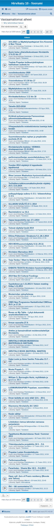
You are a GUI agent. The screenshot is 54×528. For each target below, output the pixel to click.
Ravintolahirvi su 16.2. (19, 212)
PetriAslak (28, 46)
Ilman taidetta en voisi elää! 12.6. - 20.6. (27, 398)
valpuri (26, 75)
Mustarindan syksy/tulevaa (21, 294)
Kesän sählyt (14, 414)
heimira (27, 206)
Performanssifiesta (17, 460)
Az (25, 131)
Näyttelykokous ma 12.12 (20, 88)
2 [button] (31, 31)
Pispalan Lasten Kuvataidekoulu (23, 452)
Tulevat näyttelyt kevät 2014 (21, 228)
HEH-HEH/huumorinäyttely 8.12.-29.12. (26, 244)
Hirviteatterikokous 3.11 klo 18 (22, 96)
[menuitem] (8, 9)
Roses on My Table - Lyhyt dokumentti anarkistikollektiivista (26, 313)
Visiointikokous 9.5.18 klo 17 (22, 80)
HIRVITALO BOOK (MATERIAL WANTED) (27, 351)
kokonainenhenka (30, 99)
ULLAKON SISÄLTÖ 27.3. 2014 (23, 204)
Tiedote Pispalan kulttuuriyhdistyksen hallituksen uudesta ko (26, 63)
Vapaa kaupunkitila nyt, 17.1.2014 (24, 220)
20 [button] (47, 31)
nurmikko (27, 262)
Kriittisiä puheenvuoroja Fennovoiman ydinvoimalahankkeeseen (26, 117)
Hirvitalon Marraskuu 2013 (21, 252)
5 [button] (41, 31)
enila (26, 120)
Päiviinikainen (29, 159)
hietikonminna (29, 67)
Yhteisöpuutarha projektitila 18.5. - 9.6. (26, 444)
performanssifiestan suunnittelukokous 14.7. (29, 157)
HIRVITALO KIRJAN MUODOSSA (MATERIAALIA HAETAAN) (24, 342)
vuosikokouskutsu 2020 (19, 72)
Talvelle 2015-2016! (17, 106)
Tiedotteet (24, 48)
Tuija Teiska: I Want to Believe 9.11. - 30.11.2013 (30, 260)
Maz (25, 177)
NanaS (26, 91)
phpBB (28, 517)
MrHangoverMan (30, 426)
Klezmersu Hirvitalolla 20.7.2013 (23, 406)
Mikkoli (26, 141)
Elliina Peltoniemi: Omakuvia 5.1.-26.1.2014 (29, 236)
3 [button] (34, 31)
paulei (26, 238)
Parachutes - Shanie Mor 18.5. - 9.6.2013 (27, 468)
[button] (23, 32)
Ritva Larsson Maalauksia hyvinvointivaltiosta (30, 175)
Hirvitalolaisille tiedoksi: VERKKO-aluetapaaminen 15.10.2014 (24, 148)
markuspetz (28, 278)
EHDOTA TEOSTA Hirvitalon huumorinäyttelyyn (30, 268)
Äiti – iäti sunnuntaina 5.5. (21, 486)
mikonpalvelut (29, 416)
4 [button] (37, 31)
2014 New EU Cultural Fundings (23, 276)
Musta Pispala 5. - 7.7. (19, 369)
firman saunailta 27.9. (18, 323)
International (25, 280)
